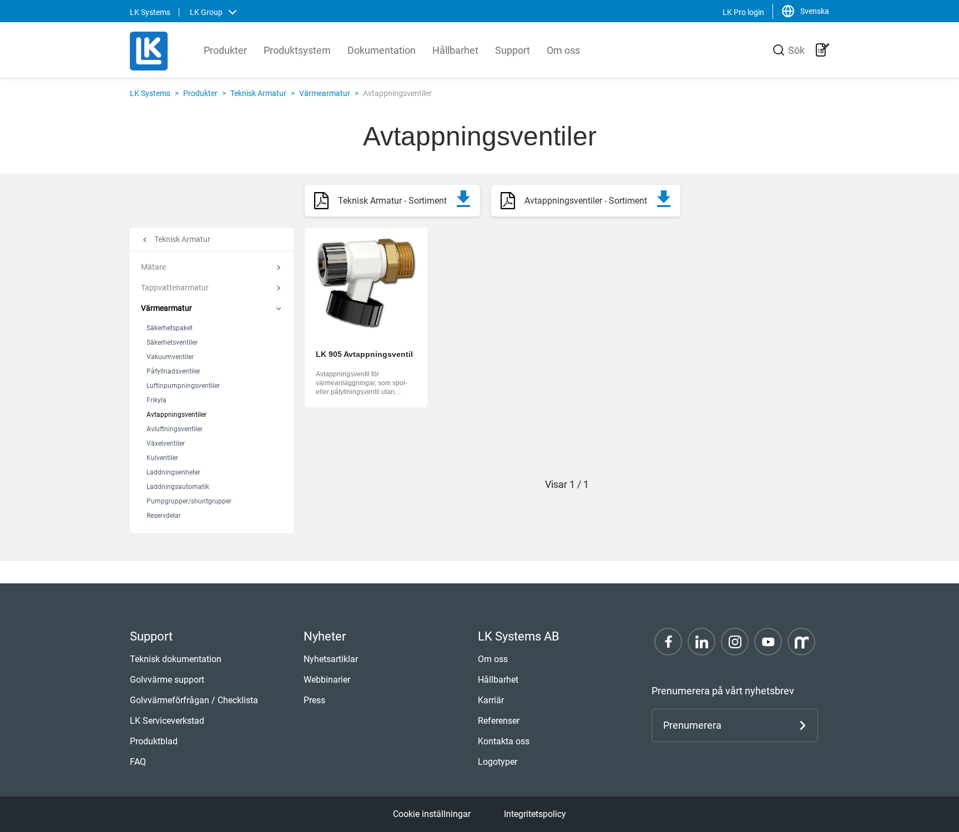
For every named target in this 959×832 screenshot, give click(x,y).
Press (314, 700)
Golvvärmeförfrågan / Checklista (194, 700)
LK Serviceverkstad (167, 720)
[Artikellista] (822, 50)
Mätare (153, 267)
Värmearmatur (324, 93)
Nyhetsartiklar (331, 659)
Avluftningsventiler (175, 429)
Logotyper (497, 762)
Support (512, 50)
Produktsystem (297, 50)
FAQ (138, 762)
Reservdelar (164, 516)
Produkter (225, 50)
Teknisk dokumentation (175, 659)
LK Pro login (743, 12)
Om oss (563, 50)
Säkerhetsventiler (172, 342)
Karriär (491, 700)
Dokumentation (381, 50)
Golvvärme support (167, 679)
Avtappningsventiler (176, 414)
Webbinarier (327, 679)
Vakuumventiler (170, 357)
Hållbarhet (455, 50)
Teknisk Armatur (258, 93)
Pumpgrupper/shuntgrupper (189, 501)
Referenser (498, 720)
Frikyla (156, 400)
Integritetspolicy (535, 814)
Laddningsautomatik (178, 487)
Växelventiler (166, 443)
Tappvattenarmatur (175, 287)
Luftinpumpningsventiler (183, 386)
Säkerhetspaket (170, 328)
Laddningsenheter (173, 472)
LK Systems (150, 93)
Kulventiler (162, 458)
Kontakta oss (503, 741)
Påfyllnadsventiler (173, 371)
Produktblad (154, 741)
